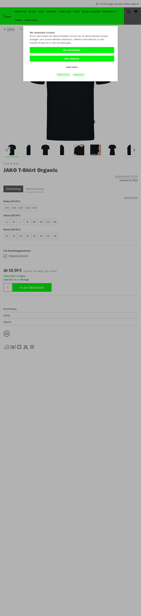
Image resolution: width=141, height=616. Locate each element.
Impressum (78, 74)
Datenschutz (63, 74)
